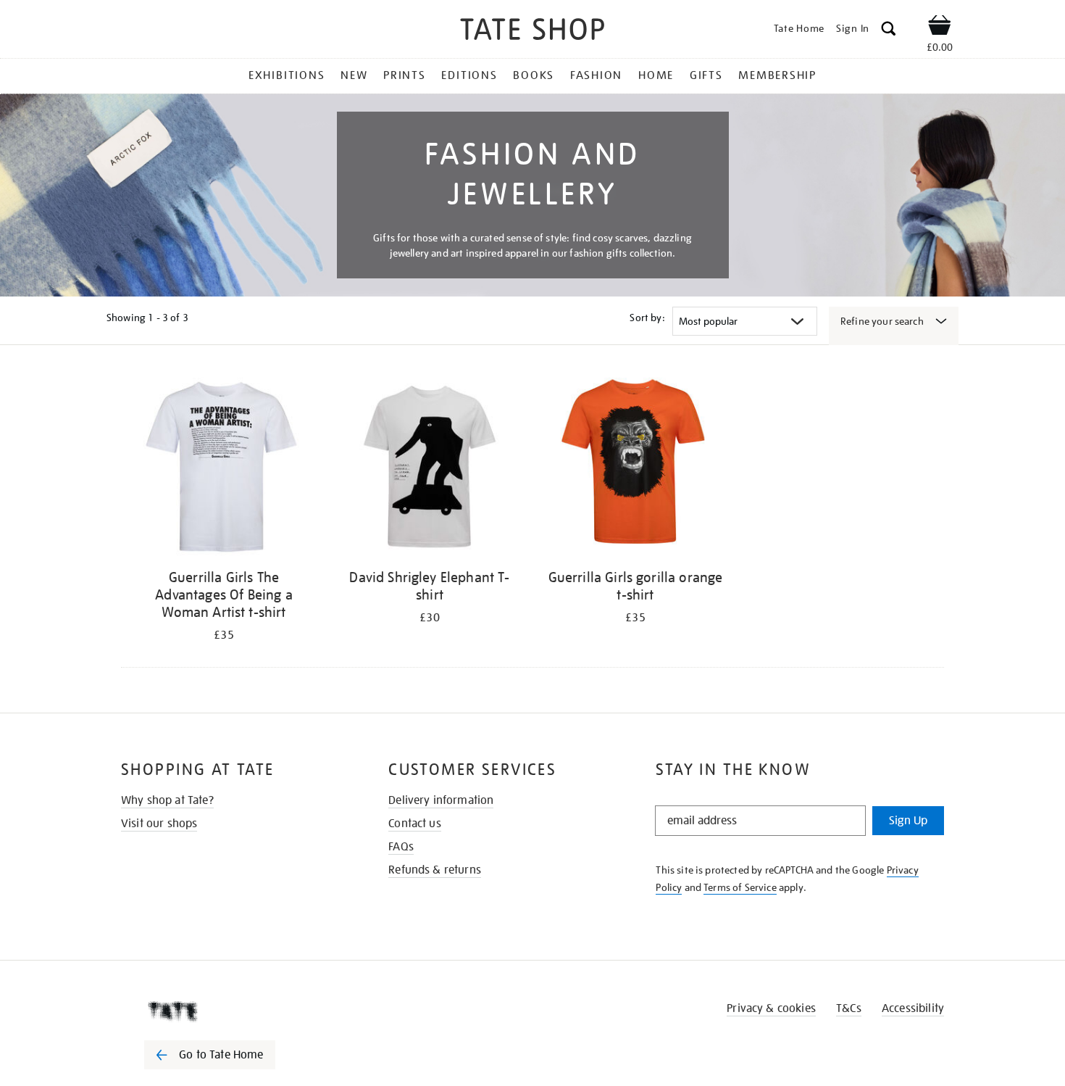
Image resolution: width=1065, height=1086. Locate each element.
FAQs (401, 847)
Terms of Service (740, 887)
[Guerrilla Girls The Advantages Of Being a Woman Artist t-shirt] (224, 466)
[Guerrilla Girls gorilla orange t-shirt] (635, 466)
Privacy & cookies (771, 1008)
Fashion (596, 75)
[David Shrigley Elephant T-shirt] (430, 466)
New (354, 75)
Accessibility (913, 1008)
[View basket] (939, 27)
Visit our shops (159, 823)
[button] (888, 30)
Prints (404, 75)
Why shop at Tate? (167, 800)
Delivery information (440, 800)
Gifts (706, 75)
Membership (777, 75)
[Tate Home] (235, 1011)
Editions (469, 75)
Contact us (414, 823)
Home (656, 75)
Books (533, 75)
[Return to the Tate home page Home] (532, 31)
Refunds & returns (434, 870)
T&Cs (848, 1008)
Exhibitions (286, 75)
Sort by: (647, 317)
